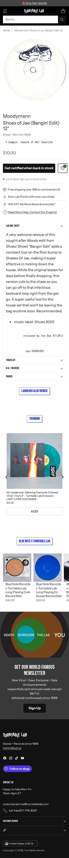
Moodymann (17, 116)
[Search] (62, 19)
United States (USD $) (21, 843)
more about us (12, 748)
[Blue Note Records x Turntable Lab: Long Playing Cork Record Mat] (17, 567)
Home (6, 30)
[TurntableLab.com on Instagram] (10, 759)
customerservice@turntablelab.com (26, 804)
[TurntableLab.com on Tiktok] (16, 759)
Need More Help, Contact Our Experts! (32, 212)
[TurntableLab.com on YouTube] (22, 759)
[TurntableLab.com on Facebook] (5, 759)
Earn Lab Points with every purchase (31, 196)
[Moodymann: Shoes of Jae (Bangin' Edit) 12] (34, 69)
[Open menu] (5, 11)
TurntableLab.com (34, 850)
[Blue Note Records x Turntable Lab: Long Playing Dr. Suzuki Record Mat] (47, 567)
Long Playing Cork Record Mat (18, 594)
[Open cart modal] (63, 11)
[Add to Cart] (28, 578)
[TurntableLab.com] (34, 10)
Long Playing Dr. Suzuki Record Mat (49, 594)
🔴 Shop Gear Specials (34, 2)
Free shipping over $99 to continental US (34, 189)
